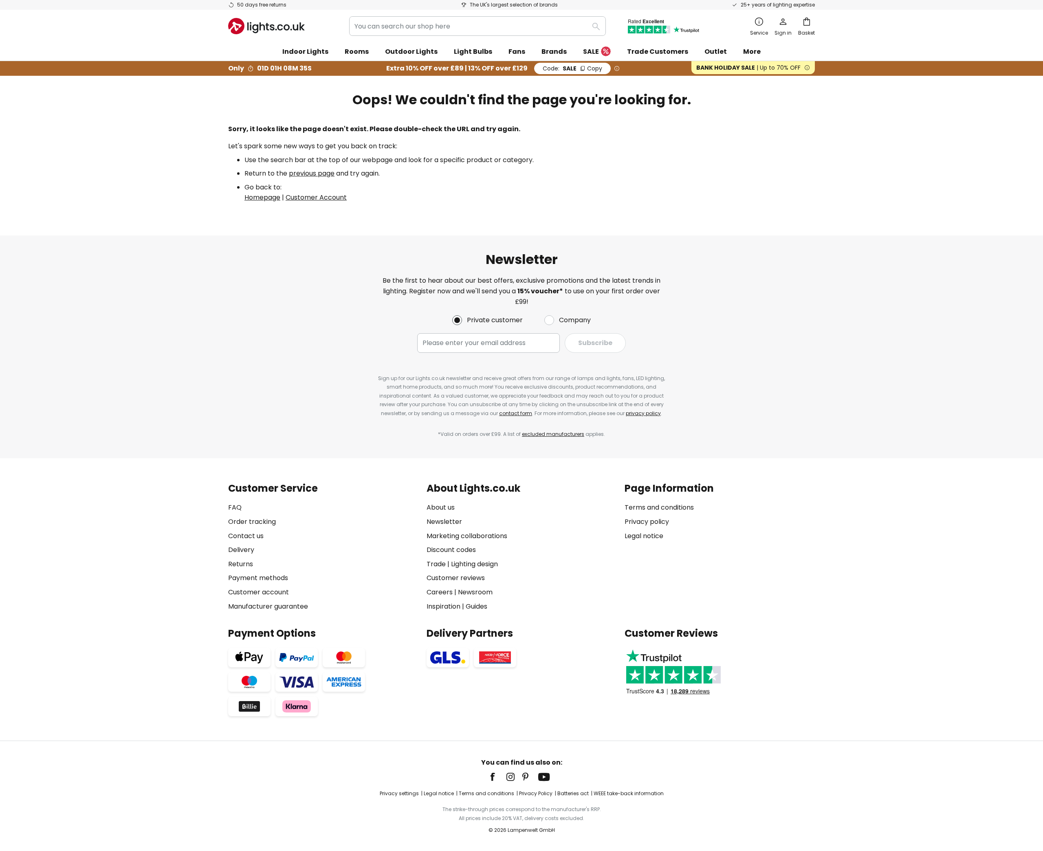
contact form (515, 413)
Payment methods (258, 578)
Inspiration (443, 606)
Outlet (715, 51)
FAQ (235, 507)
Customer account (258, 592)
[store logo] (266, 26)
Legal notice (644, 536)
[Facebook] (498, 777)
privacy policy (643, 413)
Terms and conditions (659, 507)
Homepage (262, 197)
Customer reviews (456, 578)
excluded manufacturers (553, 434)
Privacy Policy (535, 793)
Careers (440, 592)
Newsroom (475, 592)
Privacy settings (399, 793)
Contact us (246, 536)
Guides (476, 606)
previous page (311, 173)
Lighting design (474, 564)
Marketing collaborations (467, 536)
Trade (436, 564)
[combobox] (477, 26)
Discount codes (451, 549)
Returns (240, 564)
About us (441, 507)
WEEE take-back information (629, 793)
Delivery (241, 549)
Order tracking (252, 521)
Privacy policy (647, 521)
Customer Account (316, 197)
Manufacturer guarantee (268, 606)
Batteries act (573, 793)
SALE (591, 51)
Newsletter (444, 521)
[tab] (323, 547)
